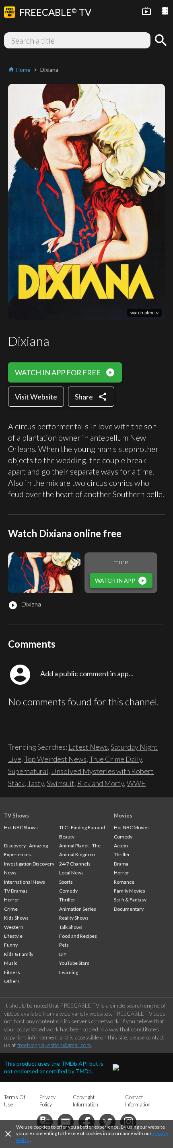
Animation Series (77, 909)
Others (12, 981)
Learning (68, 972)
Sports (66, 882)
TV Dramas (16, 891)
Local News (71, 873)
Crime (11, 909)
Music (10, 963)
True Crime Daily (115, 759)
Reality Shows (74, 918)
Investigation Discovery (29, 864)
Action (121, 846)
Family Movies (129, 891)
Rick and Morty (100, 783)
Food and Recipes (78, 936)
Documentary (129, 909)
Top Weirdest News (55, 759)
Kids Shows (16, 918)
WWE (136, 783)
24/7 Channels (75, 864)
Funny (11, 945)
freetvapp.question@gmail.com (54, 1044)
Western (13, 927)
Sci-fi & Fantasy (130, 900)
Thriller (67, 900)
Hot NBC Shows (21, 827)
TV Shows (16, 815)
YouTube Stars (74, 963)
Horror (11, 900)
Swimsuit (60, 783)
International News (24, 882)
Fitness (12, 972)
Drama (121, 864)
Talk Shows (70, 927)
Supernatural (28, 771)
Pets (64, 945)
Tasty (35, 783)
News (10, 873)
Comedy (68, 891)
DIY (62, 954)
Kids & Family (18, 954)
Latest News (88, 746)
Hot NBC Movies (132, 827)
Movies (123, 815)
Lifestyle (13, 936)
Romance (124, 882)
